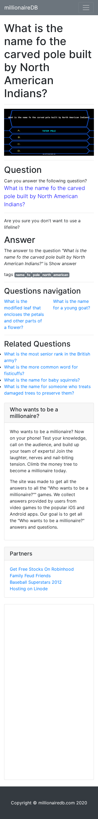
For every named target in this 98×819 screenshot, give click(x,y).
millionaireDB (21, 7)
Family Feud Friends (30, 575)
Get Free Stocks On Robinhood (42, 569)
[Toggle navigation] (86, 7)
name (20, 275)
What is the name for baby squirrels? (42, 380)
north (46, 275)
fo (28, 275)
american (60, 275)
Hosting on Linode (29, 588)
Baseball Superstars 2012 (36, 582)
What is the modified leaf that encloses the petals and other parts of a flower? (24, 314)
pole (36, 275)
